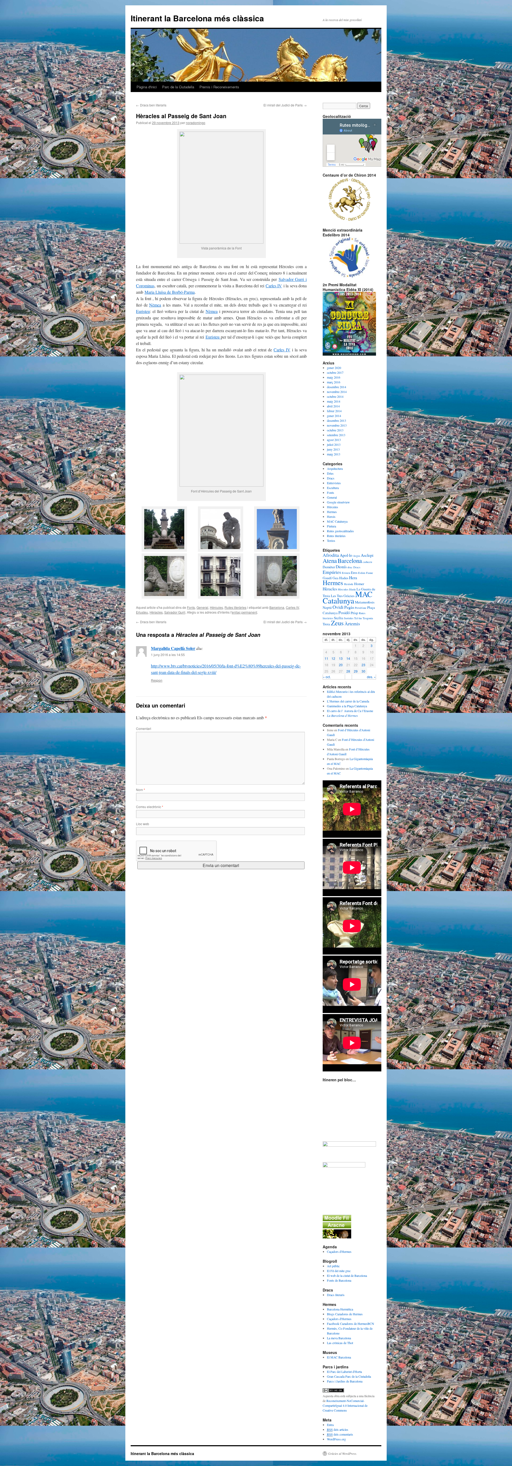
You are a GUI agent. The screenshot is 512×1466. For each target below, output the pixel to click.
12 (333, 658)
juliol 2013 (334, 444)
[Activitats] (337, 1220)
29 (356, 671)
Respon (156, 680)
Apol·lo (346, 555)
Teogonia (368, 618)
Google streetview (338, 502)
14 (348, 658)
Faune (369, 573)
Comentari (143, 728)
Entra (330, 1425)
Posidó (344, 612)
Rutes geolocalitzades (340, 531)
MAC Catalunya (337, 521)
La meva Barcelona (339, 1338)
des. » (371, 676)
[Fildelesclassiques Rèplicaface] (344, 1166)
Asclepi (367, 555)
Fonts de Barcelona (339, 1280)
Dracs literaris (336, 1295)
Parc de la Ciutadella (178, 86)
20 (341, 664)
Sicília (338, 617)
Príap (354, 612)
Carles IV (274, 285)
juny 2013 (333, 449)
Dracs (330, 478)
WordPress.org (336, 1439)
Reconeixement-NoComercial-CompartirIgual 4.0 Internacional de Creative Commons (345, 1405)
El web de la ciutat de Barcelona (347, 1275)
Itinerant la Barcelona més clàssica (197, 18)
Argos (356, 556)
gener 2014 (334, 416)
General (202, 607)
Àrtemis (352, 623)
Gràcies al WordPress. (342, 1453)
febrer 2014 (334, 411)
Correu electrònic (149, 806)
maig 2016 (333, 377)
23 (363, 664)
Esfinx (361, 573)
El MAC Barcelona (339, 1357)
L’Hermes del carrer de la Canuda (348, 701)
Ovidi (338, 607)
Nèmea (155, 305)
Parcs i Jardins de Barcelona (344, 1381)
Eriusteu (142, 612)
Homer (359, 583)
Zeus (337, 622)
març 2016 (333, 382)
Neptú (327, 607)
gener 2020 (334, 367)
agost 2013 (334, 440)
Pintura (331, 526)
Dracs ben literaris (151, 105)
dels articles (337, 1429)
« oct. (327, 676)
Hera (353, 577)
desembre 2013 (336, 420)
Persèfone (360, 608)
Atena (330, 561)
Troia (326, 624)
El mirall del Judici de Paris (285, 105)
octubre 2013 (335, 430)
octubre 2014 (335, 396)
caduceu (367, 562)
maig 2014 (333, 401)
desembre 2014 (336, 387)
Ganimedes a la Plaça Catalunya (347, 706)
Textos (331, 540)
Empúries (332, 572)
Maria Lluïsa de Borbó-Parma (170, 292)
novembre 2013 (337, 425)
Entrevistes (334, 483)
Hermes (332, 512)
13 (341, 658)
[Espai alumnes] (337, 1227)
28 (348, 671)
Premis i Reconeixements (219, 86)
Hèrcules (216, 607)
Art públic (333, 1266)
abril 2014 (333, 406)
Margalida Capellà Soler (173, 648)
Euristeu (143, 311)
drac (350, 567)
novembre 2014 (337, 392)
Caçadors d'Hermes (339, 1251)
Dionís (341, 566)
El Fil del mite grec (339, 1271)
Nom (140, 789)
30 (363, 671)
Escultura (333, 488)
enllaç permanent (244, 612)
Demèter (329, 567)
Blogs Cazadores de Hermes (345, 1314)
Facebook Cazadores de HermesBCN (350, 1323)
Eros (354, 572)
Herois (331, 516)
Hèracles (156, 612)
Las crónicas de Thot (340, 1343)
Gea (335, 577)
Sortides (348, 618)
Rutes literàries (235, 607)
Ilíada (352, 589)
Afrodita (331, 555)
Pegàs (349, 607)
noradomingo (195, 122)
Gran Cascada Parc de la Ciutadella (349, 1376)
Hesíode (348, 584)
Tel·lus (358, 618)
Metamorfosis (364, 602)
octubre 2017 (335, 372)
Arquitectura (335, 468)
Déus (330, 473)
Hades (343, 577)
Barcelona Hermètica (340, 1309)
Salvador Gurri (174, 612)
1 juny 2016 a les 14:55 (168, 654)
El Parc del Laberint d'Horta (344, 1371)
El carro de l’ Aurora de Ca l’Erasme (350, 711)
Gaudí (327, 577)
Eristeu (346, 573)
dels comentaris (340, 1434)
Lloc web (142, 823)
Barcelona (276, 607)
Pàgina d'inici (147, 86)
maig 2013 (333, 454)
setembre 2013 (336, 435)
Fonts (191, 607)
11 (326, 658)
